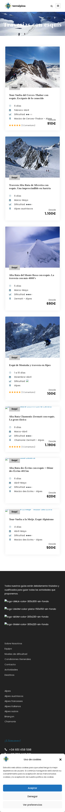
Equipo (8, 648)
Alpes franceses (14, 701)
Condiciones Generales (18, 659)
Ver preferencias (32, 804)
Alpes (8, 690)
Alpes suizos (11, 711)
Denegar (33, 796)
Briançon (9, 716)
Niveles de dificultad (16, 654)
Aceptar (32, 788)
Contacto (10, 664)
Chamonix (10, 721)
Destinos (9, 675)
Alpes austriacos (14, 696)
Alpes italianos (13, 706)
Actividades (11, 669)
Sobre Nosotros (13, 643)
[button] (60, 759)
